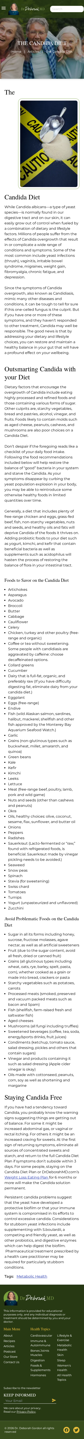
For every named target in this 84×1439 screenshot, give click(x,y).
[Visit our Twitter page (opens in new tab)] (76, 1430)
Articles (9, 1346)
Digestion (37, 1360)
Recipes (9, 1341)
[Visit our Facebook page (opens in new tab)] (66, 1430)
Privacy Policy (26, 1411)
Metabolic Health (32, 1276)
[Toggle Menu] (3, 9)
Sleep (61, 1360)
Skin (60, 1355)
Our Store (10, 1356)
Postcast (10, 1351)
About (8, 1335)
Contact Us (11, 1362)
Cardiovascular (41, 1335)
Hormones (38, 1375)
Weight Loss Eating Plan (26, 1177)
